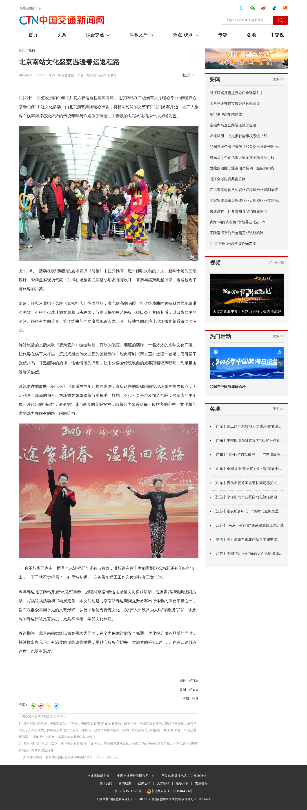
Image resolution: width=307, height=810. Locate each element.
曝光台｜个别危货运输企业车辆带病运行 (242, 157)
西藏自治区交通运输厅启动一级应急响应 (242, 168)
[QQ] (56, 706)
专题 (222, 34)
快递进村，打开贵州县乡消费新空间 (238, 211)
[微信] (33, 706)
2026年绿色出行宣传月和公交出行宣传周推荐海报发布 (247, 147)
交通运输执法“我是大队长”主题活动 (238, 387)
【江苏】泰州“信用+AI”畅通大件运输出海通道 (248, 553)
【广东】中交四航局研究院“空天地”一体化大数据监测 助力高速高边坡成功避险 (248, 440)
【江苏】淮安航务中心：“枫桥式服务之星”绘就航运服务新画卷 (248, 511)
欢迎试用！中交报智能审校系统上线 (238, 136)
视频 (215, 263)
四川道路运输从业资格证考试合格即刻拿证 (244, 190)
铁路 (32, 50)
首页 (33, 34)
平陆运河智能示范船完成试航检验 (237, 233)
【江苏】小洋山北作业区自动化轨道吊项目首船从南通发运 (248, 497)
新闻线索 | (127, 783)
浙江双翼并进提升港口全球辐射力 (237, 93)
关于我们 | (108, 783)
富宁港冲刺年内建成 (226, 114)
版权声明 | (184, 783)
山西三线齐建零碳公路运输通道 (235, 103)
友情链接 (201, 783)
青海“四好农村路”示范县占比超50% (238, 222)
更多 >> (278, 79)
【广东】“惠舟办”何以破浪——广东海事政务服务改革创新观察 (248, 455)
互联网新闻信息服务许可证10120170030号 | (126, 799)
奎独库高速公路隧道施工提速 (233, 125)
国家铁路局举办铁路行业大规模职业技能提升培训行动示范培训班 (247, 200)
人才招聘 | (165, 783)
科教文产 (139, 34)
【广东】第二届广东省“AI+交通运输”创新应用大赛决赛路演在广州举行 (248, 426)
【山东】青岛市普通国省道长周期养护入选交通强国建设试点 (248, 483)
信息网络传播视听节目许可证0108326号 (183, 799)
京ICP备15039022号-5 (129, 791)
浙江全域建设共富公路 (228, 179)
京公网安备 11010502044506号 (172, 791)
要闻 (215, 79)
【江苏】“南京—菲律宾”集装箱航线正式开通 (248, 525)
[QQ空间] (48, 706)
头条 (61, 34)
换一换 (278, 262)
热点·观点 (183, 34)
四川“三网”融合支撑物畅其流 (233, 244)
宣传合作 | (146, 783)
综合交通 (95, 34)
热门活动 (220, 336)
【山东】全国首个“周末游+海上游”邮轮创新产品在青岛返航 (248, 469)
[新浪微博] (41, 706)
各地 (251, 34)
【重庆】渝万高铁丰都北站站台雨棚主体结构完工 (248, 539)
